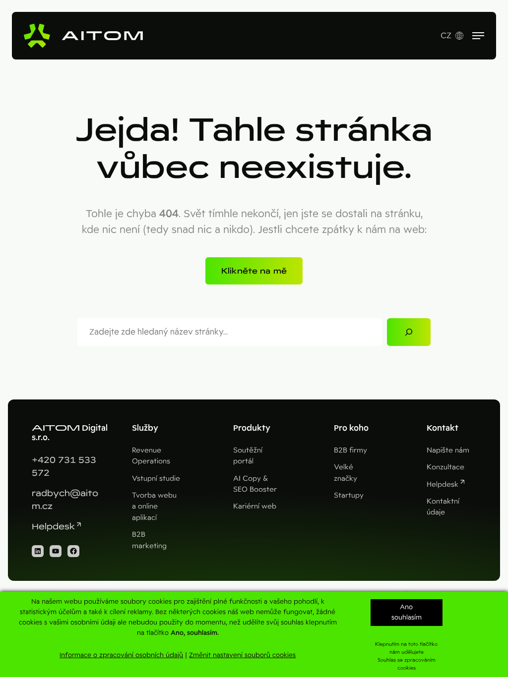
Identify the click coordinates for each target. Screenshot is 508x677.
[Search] (409, 332)
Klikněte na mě (254, 271)
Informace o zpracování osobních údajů (121, 655)
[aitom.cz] (83, 36)
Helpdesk (53, 526)
